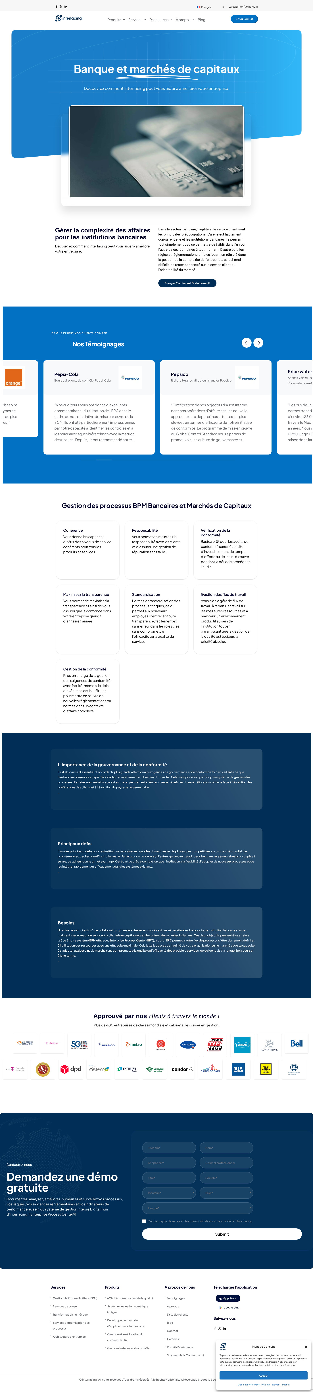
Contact (172, 1330)
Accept (263, 1375)
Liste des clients (177, 1314)
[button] (306, 1346)
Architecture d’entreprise (69, 1336)
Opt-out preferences (249, 1384)
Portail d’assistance (180, 1347)
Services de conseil (65, 1306)
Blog (170, 1322)
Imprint (286, 1384)
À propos (173, 1306)
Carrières (173, 1339)
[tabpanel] (156, 781)
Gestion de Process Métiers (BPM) (75, 1298)
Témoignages (176, 1298)
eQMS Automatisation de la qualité (130, 1298)
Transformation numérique (70, 1314)
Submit (222, 1234)
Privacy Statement (270, 1384)
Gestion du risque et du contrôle (128, 1348)
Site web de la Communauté (185, 1355)
